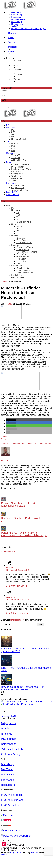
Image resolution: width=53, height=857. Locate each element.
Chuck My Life (17, 185)
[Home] (20, 8)
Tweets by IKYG (8, 716)
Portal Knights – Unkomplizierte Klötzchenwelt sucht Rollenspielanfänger (24, 534)
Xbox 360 (15, 155)
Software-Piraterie (43, 444)
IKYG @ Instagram (12, 800)
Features (10, 162)
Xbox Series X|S (18, 160)
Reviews (12, 33)
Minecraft (22, 444)
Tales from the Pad (19, 190)
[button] (11, 420)
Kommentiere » (8, 552)
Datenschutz (8, 774)
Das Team (16, 12)
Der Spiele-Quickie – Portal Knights (21, 518)
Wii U (13, 137)
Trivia (13, 181)
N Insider (6, 728)
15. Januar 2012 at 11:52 (17, 570)
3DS (13, 132)
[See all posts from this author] (5, 455)
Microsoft (10, 153)
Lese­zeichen (17, 178)
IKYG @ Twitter (10, 805)
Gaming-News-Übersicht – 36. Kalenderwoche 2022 (18, 504)
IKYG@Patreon (18, 19)
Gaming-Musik (18, 174)
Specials (12, 42)
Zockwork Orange (11, 754)
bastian (9, 568)
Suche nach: (6, 624)
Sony (8, 141)
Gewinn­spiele (12, 194)
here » (4, 855)
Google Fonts (15, 852)
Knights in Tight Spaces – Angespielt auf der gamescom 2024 (26, 650)
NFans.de (6, 733)
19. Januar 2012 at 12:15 (17, 600)
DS (12, 130)
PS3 (13, 146)
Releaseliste (17, 24)
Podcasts (12, 47)
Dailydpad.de (8, 723)
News (3, 439)
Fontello (34, 852)
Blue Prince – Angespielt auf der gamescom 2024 (26, 669)
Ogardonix (11, 597)
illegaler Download (9, 444)
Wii (12, 134)
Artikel (11, 37)
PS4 (13, 148)
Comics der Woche (20, 164)
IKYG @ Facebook (12, 794)
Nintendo (10, 127)
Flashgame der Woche (21, 169)
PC (7, 125)
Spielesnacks (8, 744)
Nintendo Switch (18, 139)
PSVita (14, 144)
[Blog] (11, 830)
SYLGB (14, 26)
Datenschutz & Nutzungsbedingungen (28, 28)
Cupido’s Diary (18, 188)
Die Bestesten (17, 167)
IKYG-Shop (16, 22)
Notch (29, 444)
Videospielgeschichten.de (15, 749)
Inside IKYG (11, 192)
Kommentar (11, 183)
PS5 (13, 151)
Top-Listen (16, 176)
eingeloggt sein (17, 620)
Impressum (16, 17)
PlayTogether (8, 738)
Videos (11, 51)
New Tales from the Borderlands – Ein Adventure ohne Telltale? (22, 688)
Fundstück (16, 171)
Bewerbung (16, 15)
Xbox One (15, 157)
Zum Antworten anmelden (18, 586)
